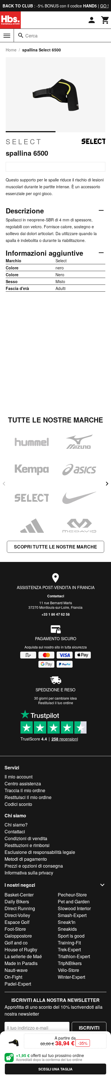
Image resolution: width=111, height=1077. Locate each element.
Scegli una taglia (55, 1069)
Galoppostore (18, 935)
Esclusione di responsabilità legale (40, 852)
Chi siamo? (16, 824)
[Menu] (7, 36)
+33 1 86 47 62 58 (56, 614)
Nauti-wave (16, 970)
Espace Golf (17, 922)
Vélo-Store (68, 970)
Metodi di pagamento (26, 859)
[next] (107, 484)
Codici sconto (18, 804)
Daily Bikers (17, 901)
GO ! (104, 6)
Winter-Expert (71, 977)
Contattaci (55, 596)
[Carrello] (105, 20)
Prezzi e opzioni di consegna (34, 865)
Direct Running (20, 908)
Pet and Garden (74, 901)
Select (24, 141)
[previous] (4, 484)
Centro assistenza (23, 783)
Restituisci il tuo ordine (55, 702)
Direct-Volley (17, 915)
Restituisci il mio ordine (28, 797)
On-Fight (13, 977)
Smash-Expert (72, 915)
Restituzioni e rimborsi (27, 845)
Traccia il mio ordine (25, 790)
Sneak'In (66, 922)
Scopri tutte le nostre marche (55, 546)
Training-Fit (69, 942)
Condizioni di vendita (26, 838)
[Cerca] (20, 35)
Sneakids (67, 929)
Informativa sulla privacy (29, 872)
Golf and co (16, 942)
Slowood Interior (74, 908)
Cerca (31, 35)
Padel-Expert (18, 983)
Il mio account (18, 776)
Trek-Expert (69, 949)
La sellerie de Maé (23, 956)
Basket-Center (19, 894)
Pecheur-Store (72, 894)
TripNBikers (70, 963)
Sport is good (71, 935)
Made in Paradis (21, 963)
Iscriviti (89, 1027)
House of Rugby (21, 949)
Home (11, 50)
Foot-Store (15, 929)
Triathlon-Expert (74, 956)
